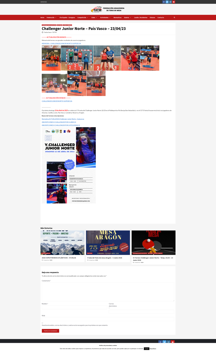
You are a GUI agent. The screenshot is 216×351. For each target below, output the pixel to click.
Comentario (46, 281)
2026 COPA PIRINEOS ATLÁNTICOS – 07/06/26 (59, 258)
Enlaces (152, 17)
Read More (153, 348)
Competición (81, 17)
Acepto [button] (146, 348)
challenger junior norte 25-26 (140, 253)
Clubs (93, 17)
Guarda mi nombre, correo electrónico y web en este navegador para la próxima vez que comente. (75, 325)
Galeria (126, 17)
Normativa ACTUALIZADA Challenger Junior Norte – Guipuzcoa (63, 119)
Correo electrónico (113, 306)
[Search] (174, 17)
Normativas (118, 17)
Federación (50, 17)
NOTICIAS (59, 25)
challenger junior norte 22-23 (49, 25)
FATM (54, 32)
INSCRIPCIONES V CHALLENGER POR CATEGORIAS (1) (61, 125)
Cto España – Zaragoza (67, 17)
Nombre (45, 304)
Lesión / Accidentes (140, 17)
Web (43, 316)
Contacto (161, 17)
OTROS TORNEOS (67, 25)
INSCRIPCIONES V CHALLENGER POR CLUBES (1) (59, 122)
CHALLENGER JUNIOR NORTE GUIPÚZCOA (57, 101)
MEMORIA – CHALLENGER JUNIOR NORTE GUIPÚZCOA (61, 43)
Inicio (42, 17)
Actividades (104, 17)
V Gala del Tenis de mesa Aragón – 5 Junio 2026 (104, 258)
